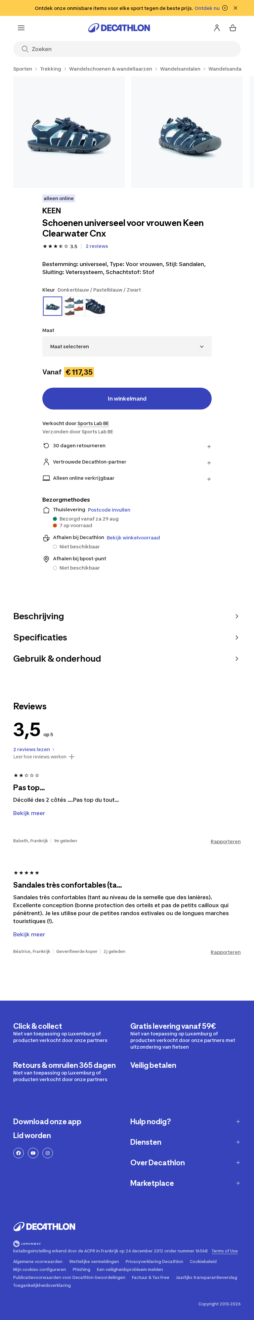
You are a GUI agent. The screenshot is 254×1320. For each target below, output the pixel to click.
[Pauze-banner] (225, 8)
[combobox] (127, 346)
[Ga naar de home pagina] (119, 27)
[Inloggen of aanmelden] (217, 28)
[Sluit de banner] (235, 8)
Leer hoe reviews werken (39, 756)
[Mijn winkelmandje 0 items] (233, 28)
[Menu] (21, 28)
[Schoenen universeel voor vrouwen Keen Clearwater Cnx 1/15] (69, 132)
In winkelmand (127, 398)
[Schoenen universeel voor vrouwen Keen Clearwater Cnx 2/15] (187, 132)
